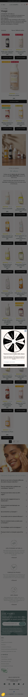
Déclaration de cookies (20, 690)
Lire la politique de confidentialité (8, 690)
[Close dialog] (25, 331)
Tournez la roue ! (14, 365)
